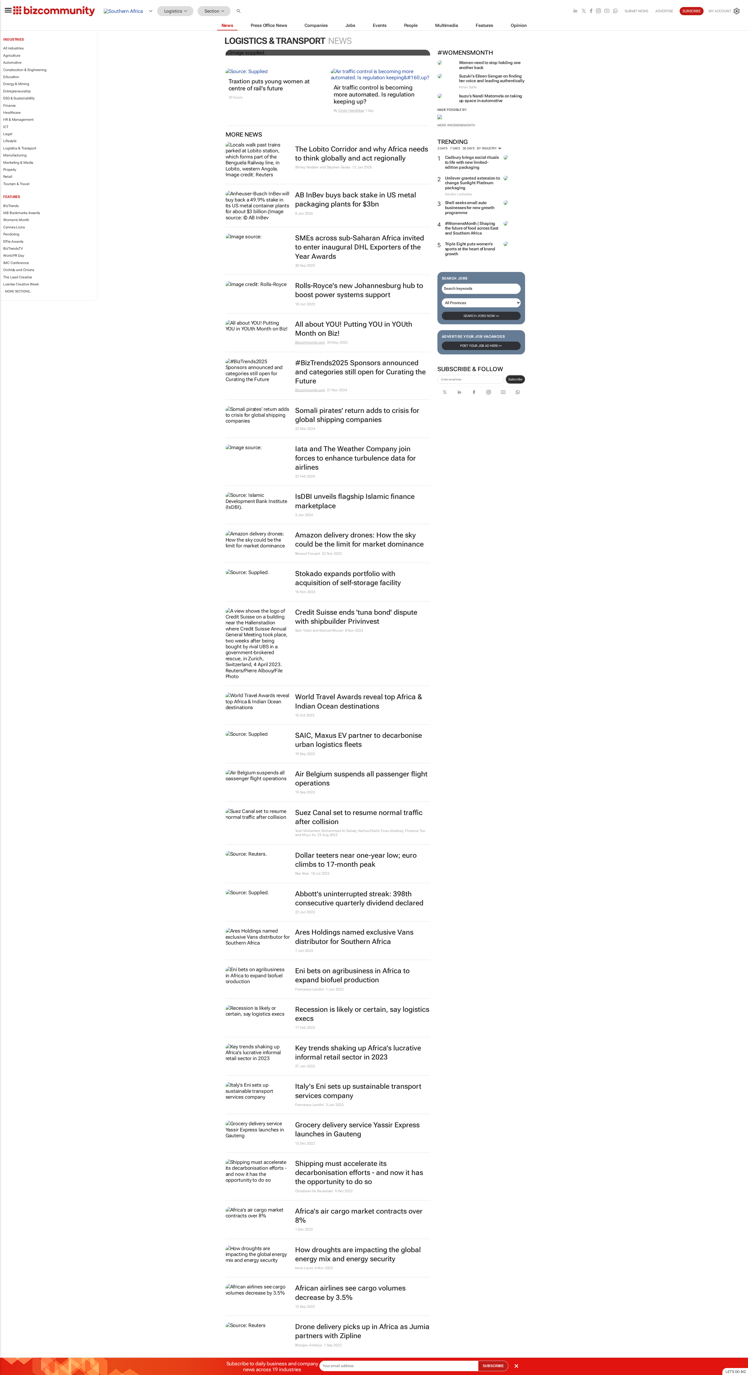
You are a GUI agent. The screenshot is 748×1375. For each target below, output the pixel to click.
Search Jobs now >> (481, 316)
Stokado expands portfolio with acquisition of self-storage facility (348, 578)
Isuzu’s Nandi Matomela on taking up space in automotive (490, 98)
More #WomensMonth (456, 125)
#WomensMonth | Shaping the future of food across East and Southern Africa (471, 228)
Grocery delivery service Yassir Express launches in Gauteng (357, 1129)
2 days (442, 148)
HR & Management (18, 120)
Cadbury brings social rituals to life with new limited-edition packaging (472, 162)
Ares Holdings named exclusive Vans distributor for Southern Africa (354, 936)
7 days (455, 148)
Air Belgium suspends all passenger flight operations (361, 778)
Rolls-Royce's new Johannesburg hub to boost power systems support (359, 290)
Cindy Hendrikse (351, 110)
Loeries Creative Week (21, 284)
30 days (469, 148)
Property (9, 170)
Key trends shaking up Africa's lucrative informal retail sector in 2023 (358, 1052)
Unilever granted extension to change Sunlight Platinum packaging (472, 183)
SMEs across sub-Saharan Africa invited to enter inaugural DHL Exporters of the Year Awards (359, 247)
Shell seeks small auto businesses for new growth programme (470, 207)
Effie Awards (13, 241)
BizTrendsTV (13, 249)
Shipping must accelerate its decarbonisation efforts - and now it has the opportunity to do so (359, 1172)
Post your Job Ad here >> (481, 346)
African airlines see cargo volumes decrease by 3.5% (350, 1292)
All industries (13, 48)
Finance (9, 106)
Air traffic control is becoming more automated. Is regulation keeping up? (374, 94)
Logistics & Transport (19, 148)
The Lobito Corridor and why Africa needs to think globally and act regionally (361, 153)
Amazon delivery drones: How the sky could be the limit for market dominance (359, 539)
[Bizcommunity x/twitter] (583, 11)
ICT (5, 127)
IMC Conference (16, 263)
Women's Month (16, 220)
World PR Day (13, 256)
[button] (239, 11)
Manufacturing (15, 155)
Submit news (636, 11)
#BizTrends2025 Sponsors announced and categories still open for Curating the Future (360, 372)
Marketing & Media (18, 163)
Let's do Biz (736, 1372)
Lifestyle (10, 141)
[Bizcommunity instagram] (598, 11)
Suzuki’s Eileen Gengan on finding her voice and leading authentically (492, 78)
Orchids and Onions (18, 270)
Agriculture (11, 56)
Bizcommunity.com (310, 342)
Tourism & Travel (16, 184)
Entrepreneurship (16, 91)
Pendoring (11, 234)
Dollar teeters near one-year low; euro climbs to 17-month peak (356, 860)
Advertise (664, 11)
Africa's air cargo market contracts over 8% (359, 1215)
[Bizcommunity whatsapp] (615, 11)
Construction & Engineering (24, 70)
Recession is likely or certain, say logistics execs (362, 1014)
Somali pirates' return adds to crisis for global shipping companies (357, 415)
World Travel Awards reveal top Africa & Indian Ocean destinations (358, 701)
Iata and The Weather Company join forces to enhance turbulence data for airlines (355, 458)
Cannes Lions (14, 227)
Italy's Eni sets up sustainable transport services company (358, 1091)
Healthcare (12, 113)
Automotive (12, 63)
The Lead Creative (17, 277)
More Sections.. (18, 291)
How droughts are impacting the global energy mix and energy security (358, 1254)
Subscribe (515, 379)
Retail (7, 177)
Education (11, 77)
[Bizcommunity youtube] (606, 11)
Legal (7, 134)
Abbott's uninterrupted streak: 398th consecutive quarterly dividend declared (359, 898)
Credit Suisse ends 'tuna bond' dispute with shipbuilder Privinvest (356, 617)
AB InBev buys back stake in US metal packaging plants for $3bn (355, 199)
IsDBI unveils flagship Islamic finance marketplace (355, 501)
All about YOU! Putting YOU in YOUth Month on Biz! (353, 328)
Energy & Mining (16, 84)
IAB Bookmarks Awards (21, 213)
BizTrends (11, 206)
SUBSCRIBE (493, 1366)
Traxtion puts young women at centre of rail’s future (269, 85)
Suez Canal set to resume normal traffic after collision (359, 817)
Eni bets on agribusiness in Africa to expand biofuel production (352, 975)
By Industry (487, 148)
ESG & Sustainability (19, 98)
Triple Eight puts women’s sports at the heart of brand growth (470, 249)
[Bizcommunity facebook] (591, 11)
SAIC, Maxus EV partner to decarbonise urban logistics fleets (358, 740)
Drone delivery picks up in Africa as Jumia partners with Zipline (362, 1331)
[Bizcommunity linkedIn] (575, 11)
